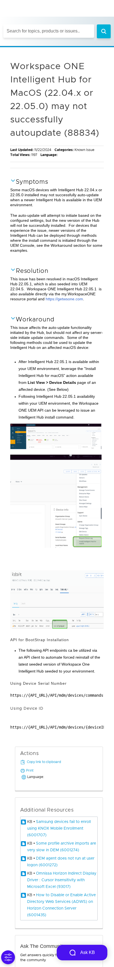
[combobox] (48, 31)
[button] (104, 31)
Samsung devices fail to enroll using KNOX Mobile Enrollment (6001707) (59, 828)
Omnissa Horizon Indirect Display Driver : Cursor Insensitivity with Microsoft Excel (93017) (61, 880)
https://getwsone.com (64, 299)
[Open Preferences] (8, 957)
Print (29, 770)
